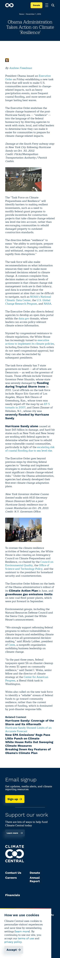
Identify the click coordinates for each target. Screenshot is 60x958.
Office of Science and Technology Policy (27, 567)
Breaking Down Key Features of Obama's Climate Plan (28, 751)
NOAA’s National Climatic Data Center (28, 298)
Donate (36, 5)
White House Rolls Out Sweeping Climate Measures (29, 743)
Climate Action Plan (23, 590)
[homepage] (9, 5)
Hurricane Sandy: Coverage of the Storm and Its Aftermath (29, 722)
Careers (11, 877)
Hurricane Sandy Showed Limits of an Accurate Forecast (28, 729)
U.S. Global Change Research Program (27, 302)
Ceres (11, 645)
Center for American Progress (26, 679)
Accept (12, 949)
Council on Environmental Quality (29, 564)
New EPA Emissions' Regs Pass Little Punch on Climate (27, 736)
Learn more (12, 833)
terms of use (26, 938)
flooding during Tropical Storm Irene (27, 384)
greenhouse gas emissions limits (29, 594)
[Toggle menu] (46, 5)
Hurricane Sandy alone (21, 426)
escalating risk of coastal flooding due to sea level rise (29, 449)
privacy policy (13, 941)
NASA (47, 304)
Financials (12, 895)
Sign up (12, 799)
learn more (22, 931)
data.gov (23, 318)
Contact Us (13, 872)
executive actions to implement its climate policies (29, 342)
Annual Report (35, 879)
